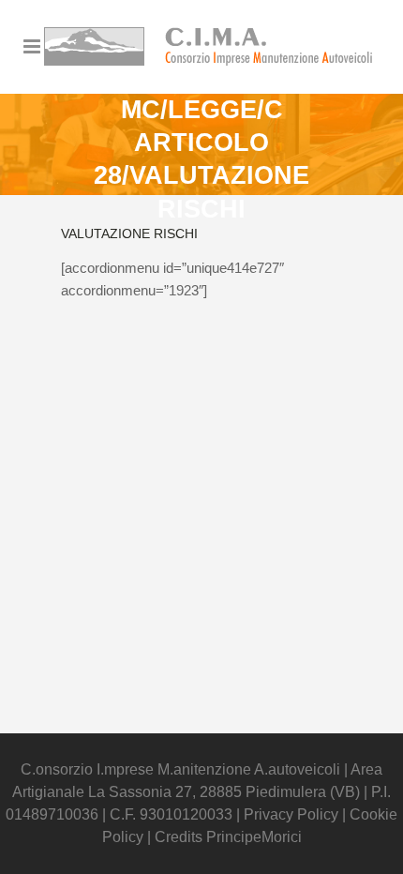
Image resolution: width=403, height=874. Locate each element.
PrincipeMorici (254, 837)
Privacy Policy (293, 814)
